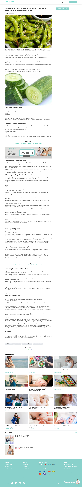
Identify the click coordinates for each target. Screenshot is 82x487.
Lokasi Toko (7, 466)
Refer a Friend (25, 477)
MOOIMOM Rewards (26, 475)
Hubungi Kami (25, 464)
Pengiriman (25, 466)
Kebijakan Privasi (26, 472)
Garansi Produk (26, 470)
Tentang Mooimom (8, 464)
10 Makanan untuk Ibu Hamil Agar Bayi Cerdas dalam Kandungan (28, 143)
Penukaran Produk (26, 468)
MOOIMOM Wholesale (8, 468)
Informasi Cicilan (26, 473)
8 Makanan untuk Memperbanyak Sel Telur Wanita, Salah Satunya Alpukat (28, 264)
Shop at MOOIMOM (73, 2)
